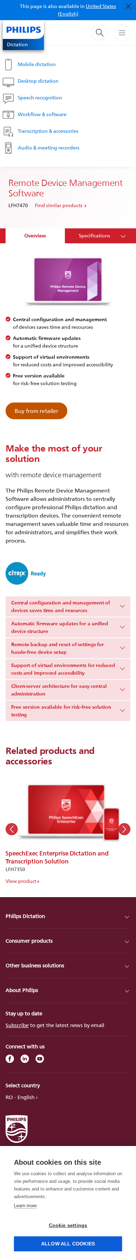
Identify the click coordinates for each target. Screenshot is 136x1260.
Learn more (25, 1205)
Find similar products (59, 205)
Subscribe (17, 1025)
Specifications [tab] (94, 235)
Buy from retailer (36, 411)
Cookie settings (68, 1225)
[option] (68, 829)
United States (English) (87, 10)
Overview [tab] (35, 235)
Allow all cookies (68, 1243)
